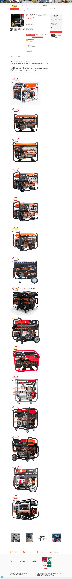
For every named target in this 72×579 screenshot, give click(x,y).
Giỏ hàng (11, 561)
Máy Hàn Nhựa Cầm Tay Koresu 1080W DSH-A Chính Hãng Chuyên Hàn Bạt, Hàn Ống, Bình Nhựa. (15, 544)
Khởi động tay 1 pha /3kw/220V (31, 34)
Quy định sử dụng (22, 561)
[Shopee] (42, 568)
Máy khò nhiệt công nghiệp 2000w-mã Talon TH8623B (42, 543)
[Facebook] (47, 568)
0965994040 (56, 27)
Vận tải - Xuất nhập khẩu (23, 10)
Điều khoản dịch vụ (33, 561)
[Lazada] (44, 568)
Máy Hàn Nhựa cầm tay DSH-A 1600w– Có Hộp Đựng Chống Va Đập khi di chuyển (29, 543)
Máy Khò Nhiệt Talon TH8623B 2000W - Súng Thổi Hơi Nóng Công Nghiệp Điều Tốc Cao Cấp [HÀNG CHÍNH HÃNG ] (56, 544)
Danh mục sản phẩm (15, 8)
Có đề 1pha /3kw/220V (38, 34)
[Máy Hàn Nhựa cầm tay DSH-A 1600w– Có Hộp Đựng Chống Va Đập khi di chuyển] (29, 537)
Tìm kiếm (45, 5)
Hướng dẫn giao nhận (23, 560)
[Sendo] (46, 568)
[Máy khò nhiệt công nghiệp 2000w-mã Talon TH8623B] (43, 537)
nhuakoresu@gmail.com (20, 574)
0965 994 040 (13, 574)
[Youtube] (49, 568)
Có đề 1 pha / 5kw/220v (45, 34)
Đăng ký (11, 560)
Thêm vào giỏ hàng (37, 37)
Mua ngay (16, 547)
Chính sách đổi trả (33, 560)
